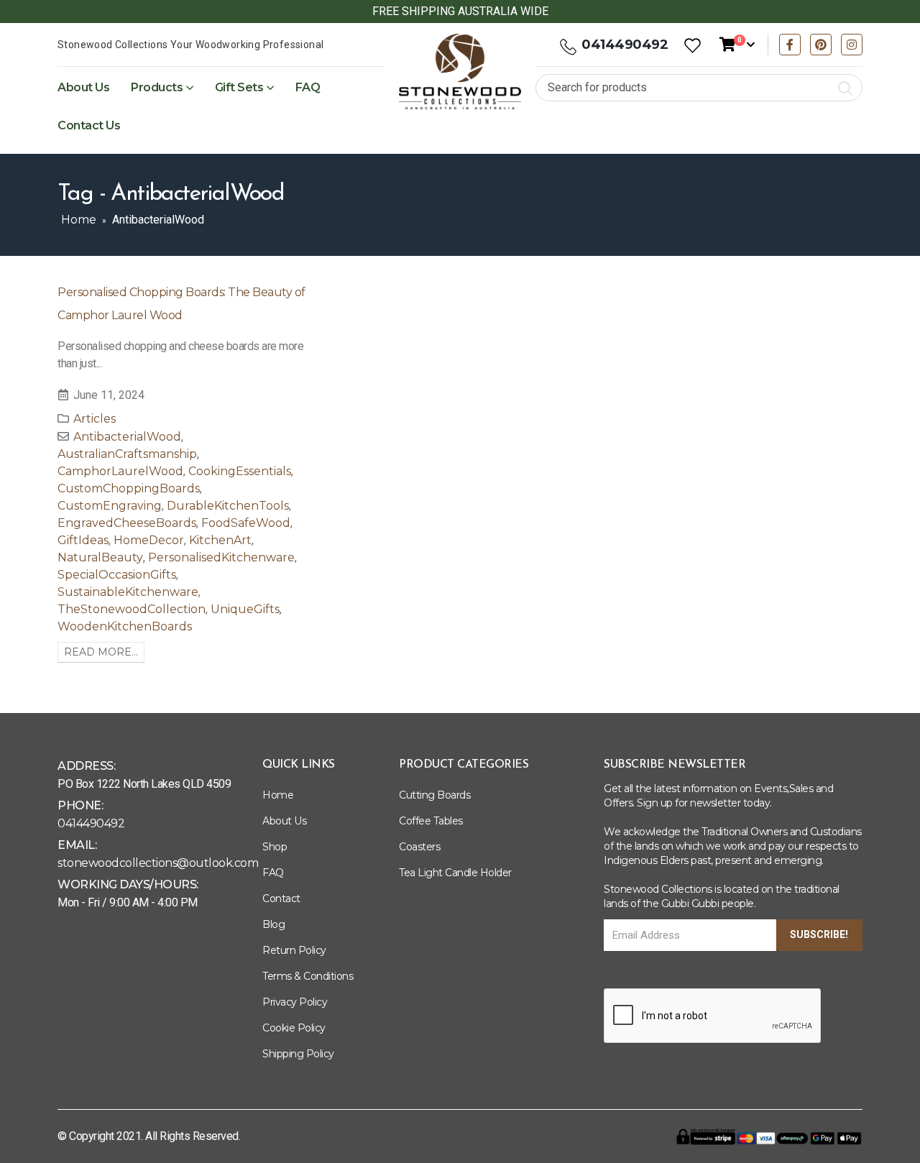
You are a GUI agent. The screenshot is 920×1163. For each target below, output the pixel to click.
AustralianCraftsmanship (127, 454)
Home (78, 219)
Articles (94, 419)
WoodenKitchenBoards (125, 626)
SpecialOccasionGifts (117, 575)
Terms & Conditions (307, 976)
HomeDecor (149, 540)
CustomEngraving (110, 505)
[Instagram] (851, 44)
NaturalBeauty (100, 557)
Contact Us (89, 125)
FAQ (308, 87)
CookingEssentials (239, 471)
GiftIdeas (83, 540)
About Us (83, 87)
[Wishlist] (692, 45)
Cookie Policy (294, 1027)
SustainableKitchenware (128, 592)
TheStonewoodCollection (132, 609)
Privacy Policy (294, 1002)
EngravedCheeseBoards (127, 523)
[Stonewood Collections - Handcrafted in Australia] (460, 72)
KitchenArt (220, 540)
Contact (281, 898)
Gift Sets (239, 87)
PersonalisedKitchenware (221, 557)
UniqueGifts (245, 609)
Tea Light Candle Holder (455, 872)
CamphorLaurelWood (120, 471)
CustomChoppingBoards (129, 488)
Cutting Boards (434, 795)
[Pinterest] (821, 44)
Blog (273, 924)
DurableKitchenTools (228, 505)
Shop (274, 846)
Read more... (101, 651)
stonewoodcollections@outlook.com (158, 863)
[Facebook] (790, 44)
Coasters (419, 846)
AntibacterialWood (127, 436)
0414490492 (624, 44)
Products (157, 87)
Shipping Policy (298, 1053)
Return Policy (294, 950)
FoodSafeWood (245, 523)
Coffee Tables (431, 820)
